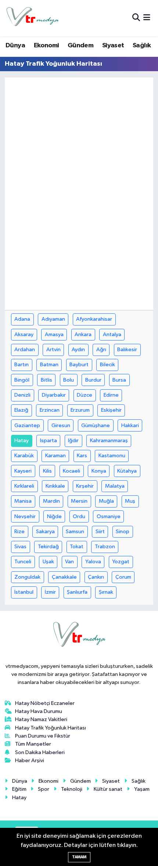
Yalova (93, 561)
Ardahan (24, 349)
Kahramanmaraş (109, 440)
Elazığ (21, 410)
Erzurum (80, 410)
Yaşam (142, 789)
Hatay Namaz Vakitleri (41, 719)
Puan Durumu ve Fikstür (42, 736)
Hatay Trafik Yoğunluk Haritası (50, 728)
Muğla (106, 501)
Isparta (48, 440)
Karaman (55, 455)
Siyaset (113, 45)
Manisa (23, 501)
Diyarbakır (54, 395)
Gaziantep (27, 425)
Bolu (68, 380)
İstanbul (23, 592)
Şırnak (106, 592)
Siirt (100, 531)
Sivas (20, 546)
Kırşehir (85, 486)
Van (69, 561)
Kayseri (23, 471)
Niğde (54, 516)
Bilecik (107, 364)
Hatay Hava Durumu (38, 711)
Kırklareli (24, 486)
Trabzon (105, 546)
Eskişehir (111, 410)
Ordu (79, 516)
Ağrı (101, 349)
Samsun (75, 531)
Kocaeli (71, 471)
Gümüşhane (95, 425)
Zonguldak (27, 577)
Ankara (83, 334)
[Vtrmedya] (32, 18)
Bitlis (46, 380)
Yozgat (120, 561)
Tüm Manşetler (33, 744)
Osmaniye (109, 516)
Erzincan (50, 410)
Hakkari (130, 425)
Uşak (48, 561)
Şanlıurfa (77, 592)
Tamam (79, 857)
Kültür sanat (108, 789)
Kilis (47, 471)
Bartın (21, 364)
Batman (49, 364)
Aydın (78, 349)
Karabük (24, 455)
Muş (130, 501)
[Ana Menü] (146, 18)
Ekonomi (46, 45)
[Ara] (136, 18)
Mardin (51, 501)
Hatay (21, 440)
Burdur (93, 380)
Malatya (115, 486)
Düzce (84, 395)
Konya (98, 471)
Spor (43, 789)
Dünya (15, 45)
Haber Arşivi (29, 760)
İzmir (50, 592)
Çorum (123, 577)
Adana (22, 319)
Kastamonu (111, 455)
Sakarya (45, 531)
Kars (82, 455)
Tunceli (22, 561)
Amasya (54, 334)
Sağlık (142, 45)
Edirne (111, 395)
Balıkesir (127, 349)
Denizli (22, 395)
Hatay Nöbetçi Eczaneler (45, 703)
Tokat (76, 546)
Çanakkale (64, 577)
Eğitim (19, 789)
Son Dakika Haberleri (40, 752)
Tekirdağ (48, 546)
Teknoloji (71, 789)
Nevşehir (25, 516)
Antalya (112, 334)
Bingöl (21, 380)
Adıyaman (53, 319)
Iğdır (73, 440)
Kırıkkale (55, 486)
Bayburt (79, 364)
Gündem (80, 45)
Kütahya (127, 471)
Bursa (119, 380)
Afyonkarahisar (94, 319)
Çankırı (96, 577)
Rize (19, 531)
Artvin (53, 349)
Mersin (79, 501)
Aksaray (23, 334)
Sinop (122, 531)
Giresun (60, 425)
